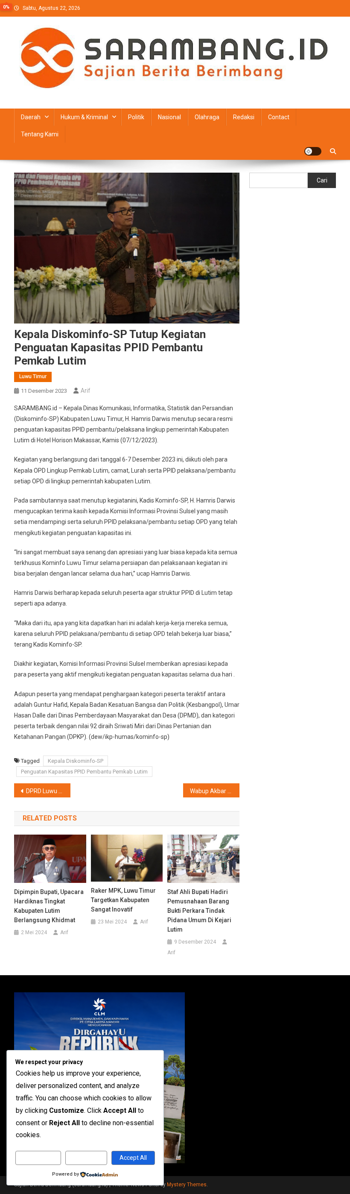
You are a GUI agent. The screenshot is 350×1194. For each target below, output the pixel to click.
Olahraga (207, 117)
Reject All (86, 1157)
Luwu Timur (33, 376)
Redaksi (243, 117)
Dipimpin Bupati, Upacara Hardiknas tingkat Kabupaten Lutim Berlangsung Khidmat (49, 905)
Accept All (133, 1157)
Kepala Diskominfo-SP (75, 761)
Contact (278, 117)
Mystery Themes (187, 1185)
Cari (322, 180)
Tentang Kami (39, 134)
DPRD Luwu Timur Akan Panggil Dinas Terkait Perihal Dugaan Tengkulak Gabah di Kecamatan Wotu (48, 791)
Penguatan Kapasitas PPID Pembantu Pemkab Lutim (84, 771)
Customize (38, 1157)
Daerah (31, 117)
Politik (136, 117)
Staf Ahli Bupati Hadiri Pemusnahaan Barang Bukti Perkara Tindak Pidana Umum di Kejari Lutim (199, 910)
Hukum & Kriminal (84, 117)
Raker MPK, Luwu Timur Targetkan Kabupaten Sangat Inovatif (123, 900)
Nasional (169, 117)
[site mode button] (312, 151)
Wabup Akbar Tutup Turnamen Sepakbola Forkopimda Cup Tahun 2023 (214, 791)
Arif (85, 390)
